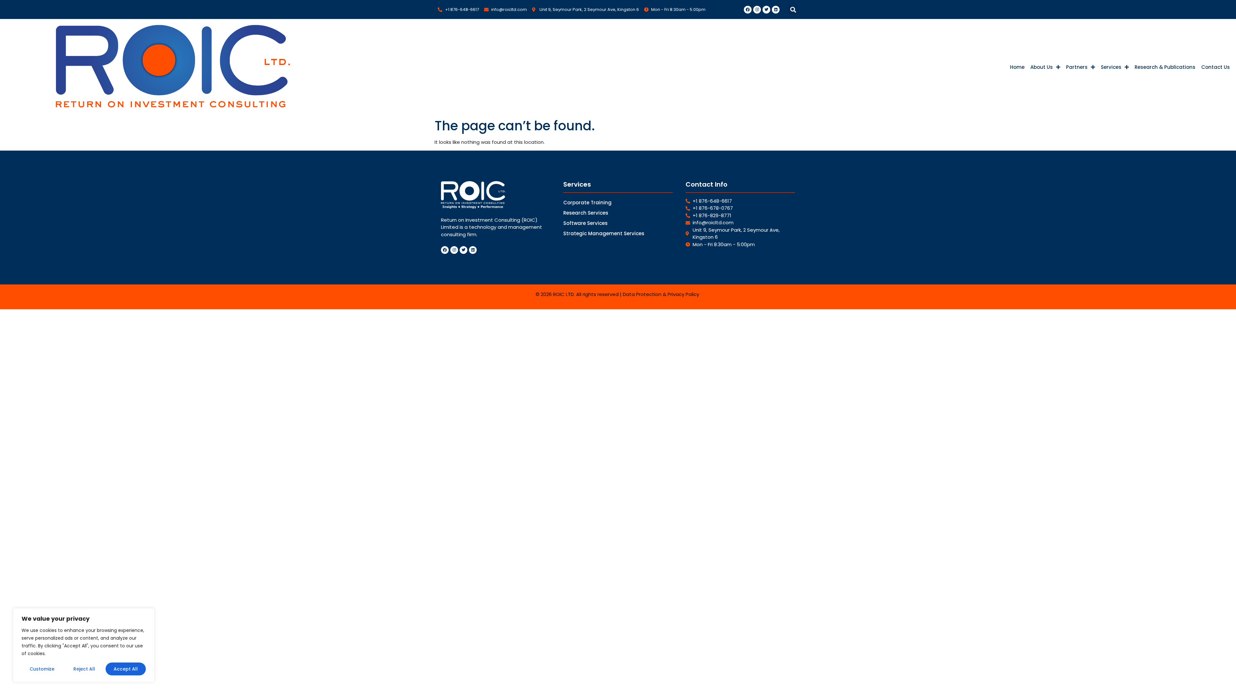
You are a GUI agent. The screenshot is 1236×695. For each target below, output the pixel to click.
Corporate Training (587, 202)
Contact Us (1215, 67)
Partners (1077, 67)
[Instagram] (757, 10)
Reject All (84, 669)
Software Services (585, 223)
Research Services (585, 212)
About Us (1041, 67)
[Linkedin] (776, 10)
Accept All (126, 669)
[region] (83, 645)
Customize (42, 669)
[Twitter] (766, 10)
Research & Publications (1165, 67)
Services (1111, 67)
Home (1017, 67)
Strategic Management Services (603, 233)
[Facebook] (748, 10)
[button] (793, 9)
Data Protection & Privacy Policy (661, 294)
